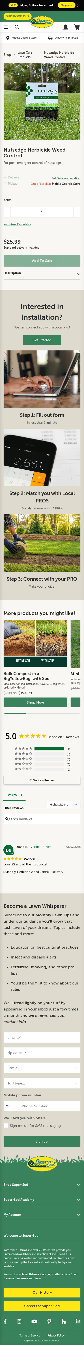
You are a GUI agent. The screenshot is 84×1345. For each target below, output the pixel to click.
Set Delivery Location (66, 178)
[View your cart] (77, 27)
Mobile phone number (22, 1095)
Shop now (66, 5)
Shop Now (35, 702)
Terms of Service (29, 1335)
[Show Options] (76, 1068)
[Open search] (17, 27)
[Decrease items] (7, 212)
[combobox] (40, 1068)
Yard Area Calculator (17, 224)
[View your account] (65, 27)
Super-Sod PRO (17, 16)
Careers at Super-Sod (42, 1306)
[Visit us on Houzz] (63, 1321)
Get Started (42, 340)
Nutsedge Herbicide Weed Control (59, 55)
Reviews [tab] (11, 795)
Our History (42, 1293)
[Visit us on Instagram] (19, 1321)
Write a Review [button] (44, 780)
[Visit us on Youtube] (34, 1321)
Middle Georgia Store (66, 183)
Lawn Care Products (24, 55)
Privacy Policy (56, 1335)
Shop (7, 54)
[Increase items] (77, 212)
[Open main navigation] (6, 27)
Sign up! (42, 1141)
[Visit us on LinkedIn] (78, 1321)
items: (8, 200)
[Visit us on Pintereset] (49, 1321)
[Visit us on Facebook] (5, 1321)
